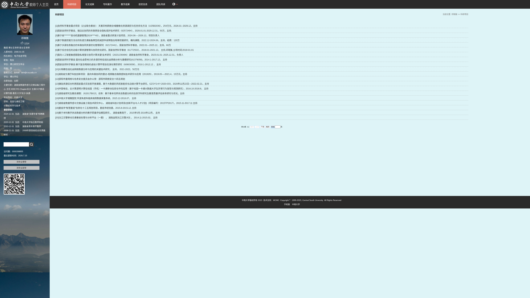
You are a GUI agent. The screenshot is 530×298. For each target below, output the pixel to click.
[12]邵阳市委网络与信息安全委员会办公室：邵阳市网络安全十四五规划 (90, 79)
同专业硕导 (21, 168)
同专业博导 (21, 162)
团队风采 (160, 4)
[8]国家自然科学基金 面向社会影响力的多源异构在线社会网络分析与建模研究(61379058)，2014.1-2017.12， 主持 (111, 59)
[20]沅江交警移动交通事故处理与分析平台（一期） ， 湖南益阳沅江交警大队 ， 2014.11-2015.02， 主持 (106, 117)
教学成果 (125, 4)
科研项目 (71, 4)
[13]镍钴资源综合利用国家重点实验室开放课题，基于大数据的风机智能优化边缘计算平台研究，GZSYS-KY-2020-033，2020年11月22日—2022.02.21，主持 (132, 84)
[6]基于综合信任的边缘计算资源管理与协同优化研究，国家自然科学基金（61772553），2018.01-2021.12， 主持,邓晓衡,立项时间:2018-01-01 (124, 50)
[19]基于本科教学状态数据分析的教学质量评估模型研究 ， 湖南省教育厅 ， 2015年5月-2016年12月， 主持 (107, 113)
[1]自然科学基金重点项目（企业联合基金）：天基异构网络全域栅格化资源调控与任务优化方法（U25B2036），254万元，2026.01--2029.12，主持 (126, 26)
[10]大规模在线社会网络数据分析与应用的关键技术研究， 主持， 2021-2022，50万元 (97, 69)
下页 (262, 127)
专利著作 (107, 4)
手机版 (287, 204)
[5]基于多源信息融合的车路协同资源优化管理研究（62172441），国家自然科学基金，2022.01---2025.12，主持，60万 (113, 45)
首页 (56, 4)
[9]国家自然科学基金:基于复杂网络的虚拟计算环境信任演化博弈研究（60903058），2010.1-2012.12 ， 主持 (108, 64)
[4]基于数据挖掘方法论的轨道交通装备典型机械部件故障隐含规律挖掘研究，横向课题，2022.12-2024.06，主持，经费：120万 (117, 40)
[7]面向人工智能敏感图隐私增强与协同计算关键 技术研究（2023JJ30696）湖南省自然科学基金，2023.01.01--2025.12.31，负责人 (119, 55)
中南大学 (296, 204)
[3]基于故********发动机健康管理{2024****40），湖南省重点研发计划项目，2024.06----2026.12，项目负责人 (107, 35)
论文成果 (89, 4)
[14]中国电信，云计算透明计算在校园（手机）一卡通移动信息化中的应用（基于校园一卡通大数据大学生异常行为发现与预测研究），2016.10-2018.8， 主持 (131, 88)
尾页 (267, 127)
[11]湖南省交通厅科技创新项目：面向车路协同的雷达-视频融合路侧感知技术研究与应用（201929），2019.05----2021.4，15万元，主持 (121, 74)
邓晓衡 (454, 14)
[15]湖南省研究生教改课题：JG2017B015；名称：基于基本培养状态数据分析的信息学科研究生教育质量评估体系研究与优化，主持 (119, 93)
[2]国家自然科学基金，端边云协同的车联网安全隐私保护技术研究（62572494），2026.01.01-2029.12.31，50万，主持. (113, 31)
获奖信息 (143, 4)
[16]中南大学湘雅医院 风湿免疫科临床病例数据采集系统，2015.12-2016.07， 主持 (95, 98)
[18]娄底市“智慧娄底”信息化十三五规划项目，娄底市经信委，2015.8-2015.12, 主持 (95, 108)
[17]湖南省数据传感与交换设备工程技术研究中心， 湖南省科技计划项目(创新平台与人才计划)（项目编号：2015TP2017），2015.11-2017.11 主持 (126, 103)
